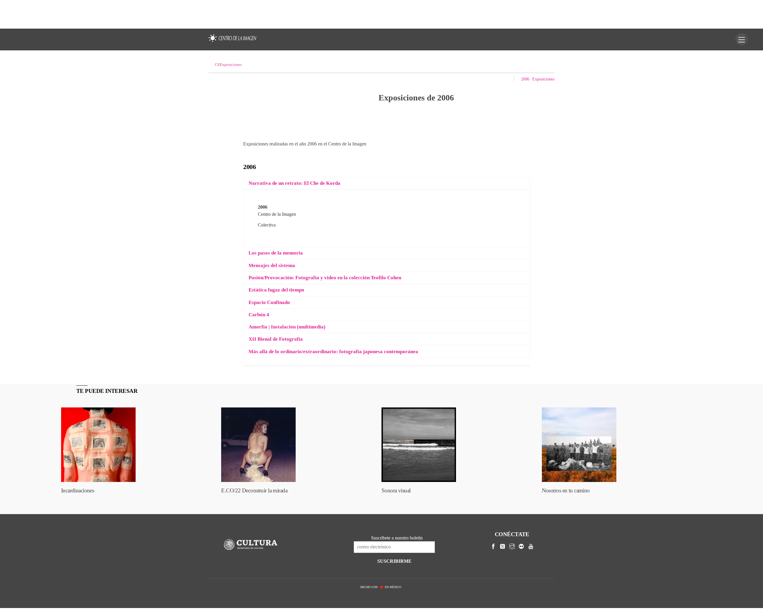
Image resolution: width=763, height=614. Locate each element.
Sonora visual (396, 490)
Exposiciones (543, 79)
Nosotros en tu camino (566, 490)
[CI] (232, 42)
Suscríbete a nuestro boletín (397, 537)
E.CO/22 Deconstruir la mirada (254, 490)
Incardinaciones (77, 490)
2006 (525, 79)
